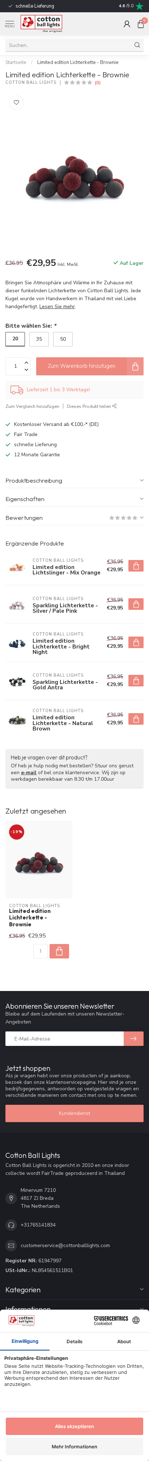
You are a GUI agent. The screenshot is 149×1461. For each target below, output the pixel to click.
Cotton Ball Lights (30, 83)
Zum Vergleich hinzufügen (32, 406)
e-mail (29, 772)
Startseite (15, 62)
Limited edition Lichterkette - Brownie (78, 62)
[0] (141, 24)
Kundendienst (74, 1113)
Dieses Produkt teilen (89, 406)
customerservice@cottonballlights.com (65, 1245)
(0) (98, 82)
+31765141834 (38, 1224)
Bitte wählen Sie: (30, 325)
